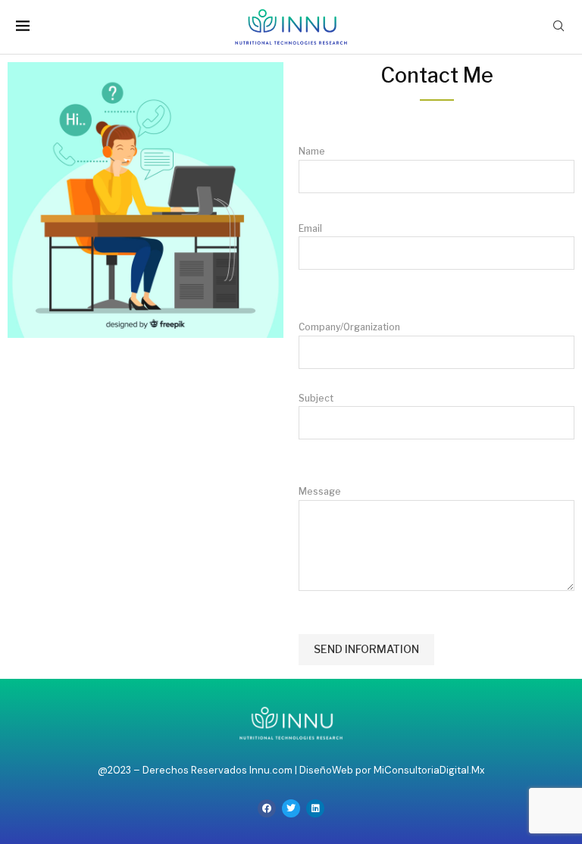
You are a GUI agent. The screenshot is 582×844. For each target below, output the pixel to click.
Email (310, 228)
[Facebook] (267, 808)
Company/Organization (349, 409)
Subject (316, 398)
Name (312, 151)
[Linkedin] (315, 808)
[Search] (558, 27)
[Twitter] (291, 808)
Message (320, 491)
